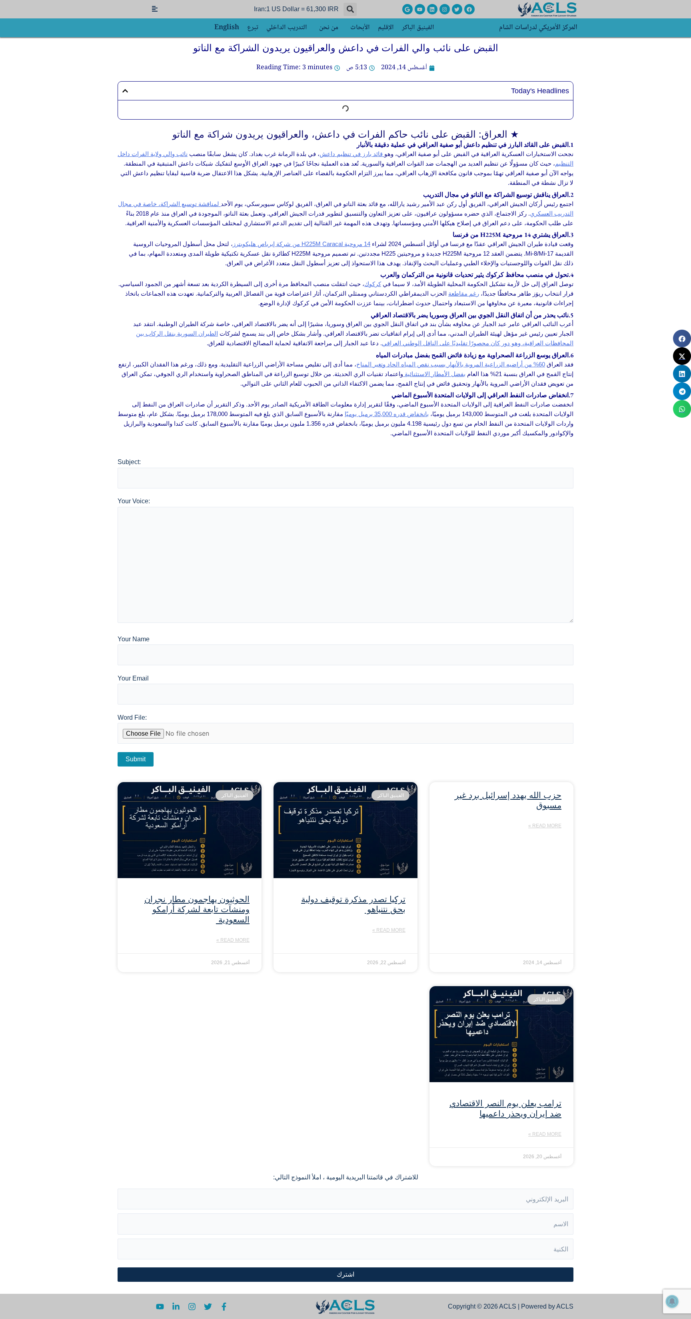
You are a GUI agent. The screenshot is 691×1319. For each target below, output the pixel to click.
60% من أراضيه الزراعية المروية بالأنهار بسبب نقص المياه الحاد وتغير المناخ (450, 364)
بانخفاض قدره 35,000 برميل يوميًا (387, 413)
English (226, 28)
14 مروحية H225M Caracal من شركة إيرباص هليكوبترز (301, 243)
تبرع (252, 28)
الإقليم (386, 28)
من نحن (328, 28)
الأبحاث (360, 28)
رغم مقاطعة (463, 293)
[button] (350, 9)
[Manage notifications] (672, 1301)
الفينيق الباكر (418, 28)
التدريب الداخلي (286, 28)
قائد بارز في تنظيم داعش (352, 153)
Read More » (544, 826)
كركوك (372, 283)
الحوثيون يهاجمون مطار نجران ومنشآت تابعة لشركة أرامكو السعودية (197, 909)
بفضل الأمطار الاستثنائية (434, 373)
